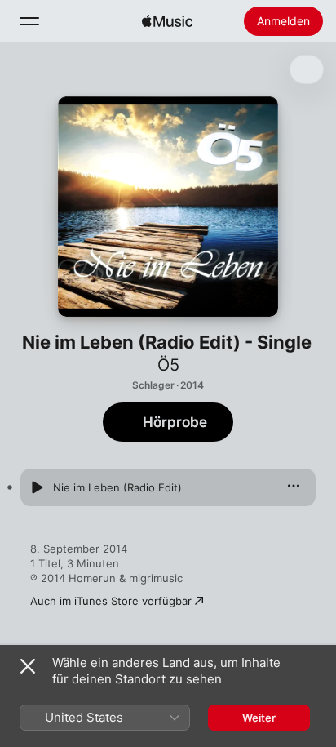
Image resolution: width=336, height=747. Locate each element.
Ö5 (168, 365)
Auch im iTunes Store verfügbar (111, 600)
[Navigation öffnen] (29, 21)
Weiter (259, 717)
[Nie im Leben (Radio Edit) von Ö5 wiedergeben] (36, 487)
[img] (167, 21)
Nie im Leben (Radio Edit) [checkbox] (117, 487)
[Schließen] (27, 666)
